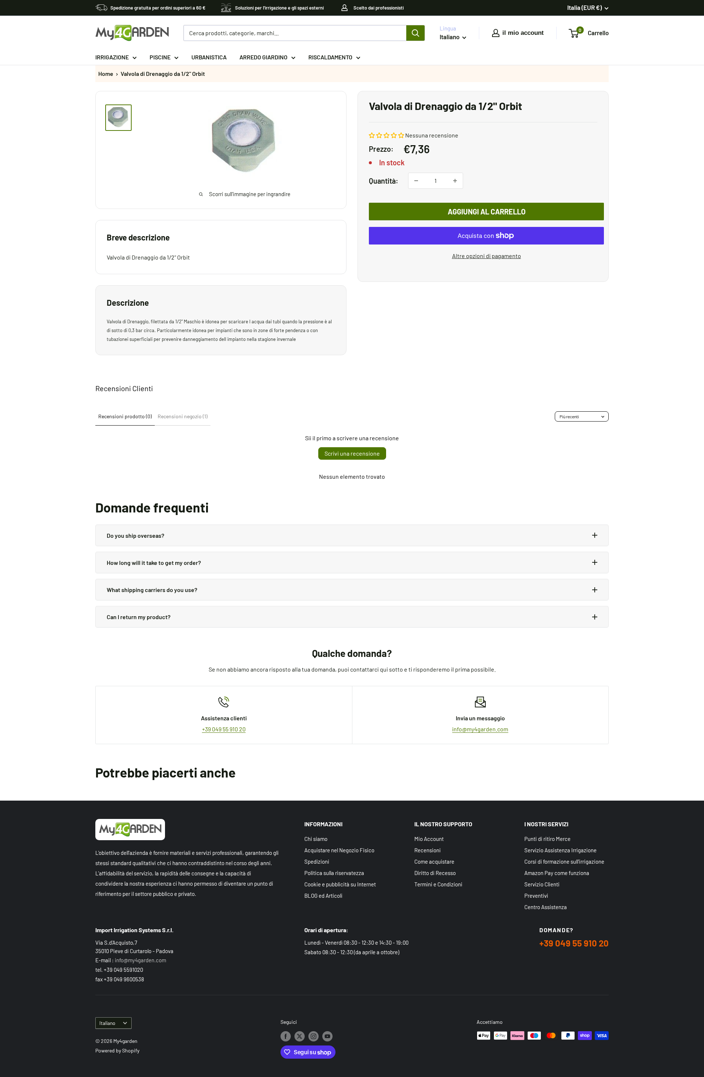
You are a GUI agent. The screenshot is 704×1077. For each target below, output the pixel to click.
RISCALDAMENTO (330, 57)
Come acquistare (434, 861)
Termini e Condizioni (438, 884)
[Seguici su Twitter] (299, 1036)
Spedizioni (316, 861)
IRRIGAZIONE (112, 57)
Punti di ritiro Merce (547, 838)
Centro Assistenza (545, 907)
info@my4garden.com (480, 728)
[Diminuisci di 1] (416, 180)
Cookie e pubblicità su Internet (340, 884)
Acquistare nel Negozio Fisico (339, 850)
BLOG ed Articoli (323, 895)
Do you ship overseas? (135, 535)
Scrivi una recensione (352, 453)
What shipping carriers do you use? (152, 589)
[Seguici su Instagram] (313, 1036)
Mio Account (429, 838)
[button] (386, 135)
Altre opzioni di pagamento (486, 255)
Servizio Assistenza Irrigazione (560, 850)
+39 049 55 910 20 (224, 728)
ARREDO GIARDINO (263, 57)
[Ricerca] (415, 33)
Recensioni (427, 850)
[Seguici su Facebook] (285, 1036)
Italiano (107, 1023)
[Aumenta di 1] (455, 180)
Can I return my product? (138, 616)
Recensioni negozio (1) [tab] (183, 416)
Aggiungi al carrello (486, 211)
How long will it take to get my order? (154, 562)
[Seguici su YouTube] (327, 1036)
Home (105, 73)
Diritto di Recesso (435, 873)
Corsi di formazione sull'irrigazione (564, 861)
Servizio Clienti (542, 884)
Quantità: (383, 180)
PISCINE (160, 57)
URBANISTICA (209, 57)
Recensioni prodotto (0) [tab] (125, 416)
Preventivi (536, 895)
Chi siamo (315, 838)
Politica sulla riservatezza (334, 873)
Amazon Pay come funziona (556, 873)
